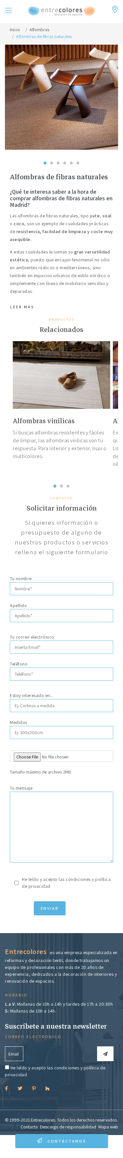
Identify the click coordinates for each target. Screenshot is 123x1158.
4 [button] (65, 154)
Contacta (29, 1127)
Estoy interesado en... (31, 695)
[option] (61, 403)
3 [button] (58, 154)
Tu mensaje (21, 788)
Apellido (18, 605)
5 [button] (71, 154)
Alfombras (39, 30)
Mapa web (108, 1127)
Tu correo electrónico (32, 637)
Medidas (18, 722)
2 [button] (52, 154)
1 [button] (45, 154)
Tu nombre (21, 578)
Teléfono (19, 664)
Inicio (15, 30)
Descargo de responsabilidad (68, 1127)
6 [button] (78, 154)
